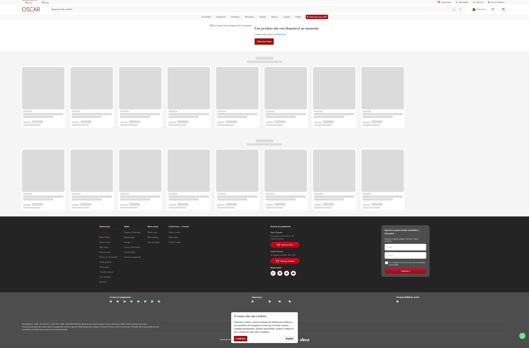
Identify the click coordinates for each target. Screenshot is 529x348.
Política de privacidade (108, 257)
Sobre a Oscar (104, 242)
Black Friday (104, 237)
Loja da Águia (105, 277)
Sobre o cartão (174, 232)
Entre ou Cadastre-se (498, 2)
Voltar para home (264, 41)
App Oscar (479, 2)
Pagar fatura (173, 237)
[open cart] (503, 9)
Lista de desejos (154, 242)
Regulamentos (129, 237)
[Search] (460, 9)
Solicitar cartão (174, 242)
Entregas (127, 242)
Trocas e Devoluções (132, 247)
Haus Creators (104, 252)
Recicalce (103, 282)
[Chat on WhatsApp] (522, 336)
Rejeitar (289, 338)
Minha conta (152, 232)
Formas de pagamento (132, 257)
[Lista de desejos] (492, 9)
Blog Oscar (103, 247)
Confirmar (241, 338)
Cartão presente (446, 2)
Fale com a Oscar (287, 245)
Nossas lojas (104, 267)
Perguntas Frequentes (132, 232)
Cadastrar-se (405, 271)
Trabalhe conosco (106, 272)
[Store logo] (31, 9)
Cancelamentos (129, 252)
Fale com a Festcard (287, 261)
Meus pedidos (463, 2)
